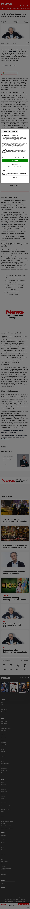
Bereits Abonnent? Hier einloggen (15, 179)
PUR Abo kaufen (15, 177)
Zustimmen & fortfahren (15, 160)
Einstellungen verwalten (15, 164)
